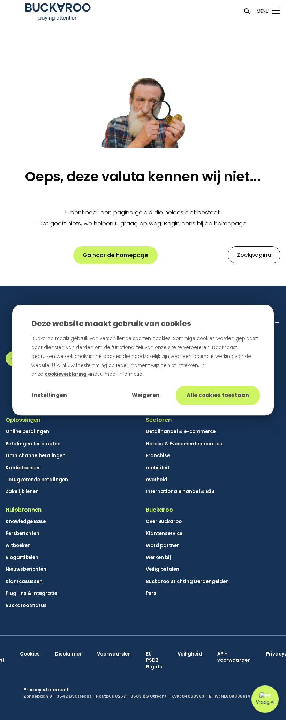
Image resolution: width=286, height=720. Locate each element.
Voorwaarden (114, 654)
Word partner (162, 546)
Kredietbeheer (23, 468)
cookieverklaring (66, 374)
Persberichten (22, 533)
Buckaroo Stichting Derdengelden (187, 582)
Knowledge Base (26, 522)
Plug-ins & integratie (31, 593)
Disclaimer (68, 654)
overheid (156, 480)
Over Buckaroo (164, 522)
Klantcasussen (24, 582)
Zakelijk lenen (22, 492)
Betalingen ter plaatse (33, 444)
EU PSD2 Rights (154, 660)
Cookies (30, 654)
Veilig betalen (162, 569)
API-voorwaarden (234, 657)
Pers (151, 593)
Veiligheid (190, 654)
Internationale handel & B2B (180, 492)
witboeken (18, 546)
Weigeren (146, 395)
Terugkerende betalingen (37, 480)
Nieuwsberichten (26, 569)
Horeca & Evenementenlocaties (184, 444)
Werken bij (158, 557)
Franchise (158, 456)
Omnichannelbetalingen (36, 456)
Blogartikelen (22, 557)
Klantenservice (164, 533)
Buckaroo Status (26, 606)
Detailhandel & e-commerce (181, 432)
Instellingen (49, 395)
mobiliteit (158, 468)
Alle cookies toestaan (218, 395)
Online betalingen (27, 432)
